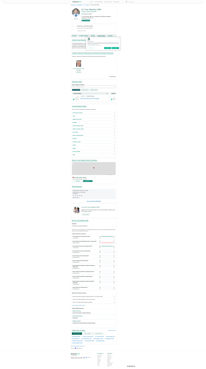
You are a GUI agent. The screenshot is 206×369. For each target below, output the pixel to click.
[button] (86, 233)
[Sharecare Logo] (77, 1)
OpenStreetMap (110, 174)
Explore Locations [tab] (87, 333)
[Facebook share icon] (128, 366)
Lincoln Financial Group (78, 125)
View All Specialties (112, 330)
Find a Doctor (73, 4)
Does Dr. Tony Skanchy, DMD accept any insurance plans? (84, 299)
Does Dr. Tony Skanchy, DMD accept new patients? (82, 302)
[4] (83, 30)
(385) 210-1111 (88, 181)
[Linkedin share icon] (131, 366)
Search (126, 2)
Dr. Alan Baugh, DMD (100, 340)
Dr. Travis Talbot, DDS (99, 336)
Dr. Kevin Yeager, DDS (110, 336)
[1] (78, 30)
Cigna (74, 154)
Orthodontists (79, 4)
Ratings (93, 35)
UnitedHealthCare (76, 141)
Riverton (87, 4)
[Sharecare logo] (82, 354)
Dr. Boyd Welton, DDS (76, 336)
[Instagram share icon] (129, 366)
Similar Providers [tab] (77, 333)
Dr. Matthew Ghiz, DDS (109, 338)
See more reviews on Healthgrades (94, 201)
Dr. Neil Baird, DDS (75, 338)
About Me (110, 35)
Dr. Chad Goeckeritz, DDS (86, 338)
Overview (74, 35)
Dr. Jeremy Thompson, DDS (88, 336)
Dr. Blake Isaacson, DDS (98, 338)
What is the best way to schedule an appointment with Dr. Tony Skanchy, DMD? (88, 296)
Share (77, 18)
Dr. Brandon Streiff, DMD (89, 340)
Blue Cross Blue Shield (78, 112)
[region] (103, 43)
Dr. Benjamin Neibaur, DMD (77, 340)
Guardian (75, 138)
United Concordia (76, 151)
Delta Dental (75, 132)
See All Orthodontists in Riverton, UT (78, 346)
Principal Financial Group (78, 129)
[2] (80, 30)
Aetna (74, 116)
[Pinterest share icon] (134, 366)
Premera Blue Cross (77, 119)
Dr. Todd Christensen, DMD (77, 342)
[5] (85, 30)
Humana (74, 148)
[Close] (119, 38)
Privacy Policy (93, 44)
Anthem (74, 145)
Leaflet (106, 174)
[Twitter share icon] (133, 366)
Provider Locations (83, 35)
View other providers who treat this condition (89, 98)
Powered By (73, 348)
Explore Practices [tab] (98, 333)
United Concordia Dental (78, 135)
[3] (82, 30)
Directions (78, 181)
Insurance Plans (101, 35)
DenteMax (75, 122)
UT (83, 4)
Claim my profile (86, 214)
